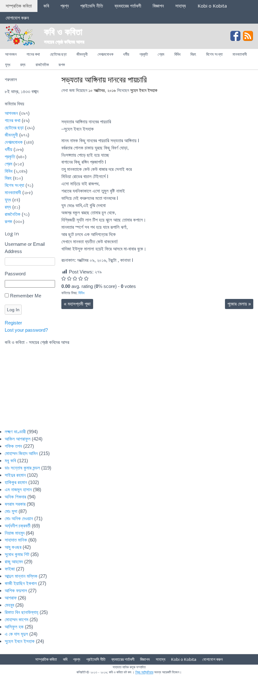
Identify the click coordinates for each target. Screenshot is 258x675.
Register (13, 322)
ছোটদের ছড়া (58, 54)
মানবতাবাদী (240, 54)
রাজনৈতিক (42, 64)
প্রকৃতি (143, 54)
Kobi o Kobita (212, 6)
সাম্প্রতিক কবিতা (19, 6)
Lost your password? (26, 330)
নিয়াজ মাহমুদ (15, 533)
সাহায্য (180, 6)
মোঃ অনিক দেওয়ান (19, 518)
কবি (46, 6)
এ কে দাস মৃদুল (16, 634)
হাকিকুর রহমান (16, 482)
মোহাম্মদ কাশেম (16, 619)
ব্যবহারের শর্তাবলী (128, 6)
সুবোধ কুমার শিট (17, 554)
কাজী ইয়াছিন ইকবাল (21, 583)
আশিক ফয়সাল (16, 590)
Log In (13, 309)
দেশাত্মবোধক (105, 54)
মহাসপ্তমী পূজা (77, 304)
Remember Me (25, 295)
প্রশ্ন (64, 6)
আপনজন (11, 54)
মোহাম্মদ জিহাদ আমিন (21, 453)
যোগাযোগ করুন (17, 17)
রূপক (62, 64)
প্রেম (161, 54)
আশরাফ (11, 597)
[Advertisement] (152, 378)
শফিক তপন (13, 446)
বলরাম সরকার (15, 504)
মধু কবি (10, 460)
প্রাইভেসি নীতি (91, 6)
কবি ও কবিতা (63, 31)
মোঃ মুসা (11, 511)
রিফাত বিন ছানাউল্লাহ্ (21, 612)
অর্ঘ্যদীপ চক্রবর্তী (18, 525)
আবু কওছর (13, 547)
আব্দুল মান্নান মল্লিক (21, 576)
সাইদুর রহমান (15, 475)
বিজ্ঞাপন (158, 6)
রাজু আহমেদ (14, 561)
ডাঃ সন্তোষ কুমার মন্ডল (22, 467)
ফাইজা (10, 568)
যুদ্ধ (7, 64)
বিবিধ (177, 54)
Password (15, 273)
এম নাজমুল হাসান (18, 489)
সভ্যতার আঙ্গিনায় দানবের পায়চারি (104, 79)
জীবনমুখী (81, 54)
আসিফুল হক (14, 626)
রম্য (22, 64)
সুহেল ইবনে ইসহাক (143, 90)
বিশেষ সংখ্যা (214, 54)
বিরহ (193, 54)
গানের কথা (33, 54)
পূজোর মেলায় (239, 304)
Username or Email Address (25, 247)
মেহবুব (9, 605)
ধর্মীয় (126, 54)
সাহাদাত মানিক (16, 540)
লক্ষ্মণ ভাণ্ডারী (15, 431)
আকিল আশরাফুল (18, 439)
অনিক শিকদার (15, 496)
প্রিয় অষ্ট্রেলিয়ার (144, 672)
